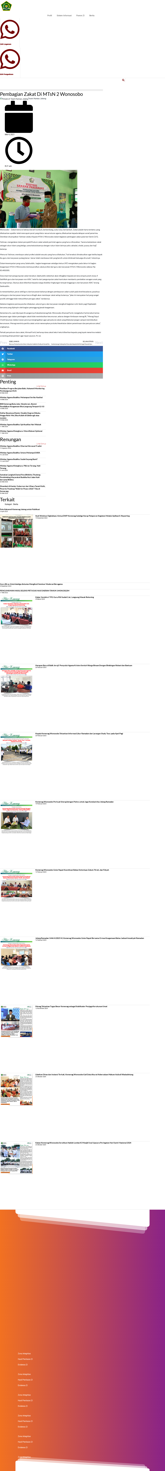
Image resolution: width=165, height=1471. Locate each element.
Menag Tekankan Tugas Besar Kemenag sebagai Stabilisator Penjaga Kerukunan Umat (71, 1006)
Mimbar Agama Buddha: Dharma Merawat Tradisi (21, 446)
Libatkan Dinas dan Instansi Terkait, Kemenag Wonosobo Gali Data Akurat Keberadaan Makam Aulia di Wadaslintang (84, 1074)
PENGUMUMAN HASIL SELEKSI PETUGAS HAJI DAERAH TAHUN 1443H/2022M (34, 590)
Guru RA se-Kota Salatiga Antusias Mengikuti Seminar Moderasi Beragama (31, 584)
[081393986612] (10, 58)
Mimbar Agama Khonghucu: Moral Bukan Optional (21, 431)
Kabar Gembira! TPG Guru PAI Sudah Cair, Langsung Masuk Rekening (64, 597)
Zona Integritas (24, 1353)
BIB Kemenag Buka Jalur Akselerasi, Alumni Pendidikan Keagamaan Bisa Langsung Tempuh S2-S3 (22, 405)
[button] (123, 80)
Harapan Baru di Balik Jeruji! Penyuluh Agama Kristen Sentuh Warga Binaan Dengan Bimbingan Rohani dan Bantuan (83, 665)
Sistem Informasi (64, 15)
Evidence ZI (23, 1365)
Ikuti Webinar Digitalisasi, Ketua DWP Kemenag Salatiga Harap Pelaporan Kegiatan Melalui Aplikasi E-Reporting (82, 516)
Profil (49, 15)
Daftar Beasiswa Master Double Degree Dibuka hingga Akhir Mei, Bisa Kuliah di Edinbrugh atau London (20, 415)
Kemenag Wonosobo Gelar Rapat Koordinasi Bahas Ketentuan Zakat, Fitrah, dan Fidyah (72, 870)
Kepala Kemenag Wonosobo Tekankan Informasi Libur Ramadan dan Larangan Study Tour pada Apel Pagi (79, 733)
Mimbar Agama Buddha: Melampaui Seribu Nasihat (21, 397)
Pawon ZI (80, 15)
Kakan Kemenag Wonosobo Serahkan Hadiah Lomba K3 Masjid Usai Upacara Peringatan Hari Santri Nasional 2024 (83, 1143)
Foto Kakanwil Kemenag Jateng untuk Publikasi (20, 509)
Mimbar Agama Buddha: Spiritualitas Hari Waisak (20, 424)
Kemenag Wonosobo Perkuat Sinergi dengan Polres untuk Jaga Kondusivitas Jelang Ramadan (74, 802)
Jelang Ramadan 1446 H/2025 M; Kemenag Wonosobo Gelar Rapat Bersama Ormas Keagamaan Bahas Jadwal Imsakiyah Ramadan (89, 938)
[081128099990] (9, 29)
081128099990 (7, 41)
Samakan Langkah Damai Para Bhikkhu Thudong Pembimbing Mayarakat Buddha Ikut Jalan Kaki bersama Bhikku (20, 477)
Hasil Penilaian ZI (25, 1359)
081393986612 (6, 72)
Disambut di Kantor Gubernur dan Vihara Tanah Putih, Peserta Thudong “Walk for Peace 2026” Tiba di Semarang (22, 488)
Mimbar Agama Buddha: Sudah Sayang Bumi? (19, 459)
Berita (91, 15)
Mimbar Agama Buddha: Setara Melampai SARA (20, 452)
